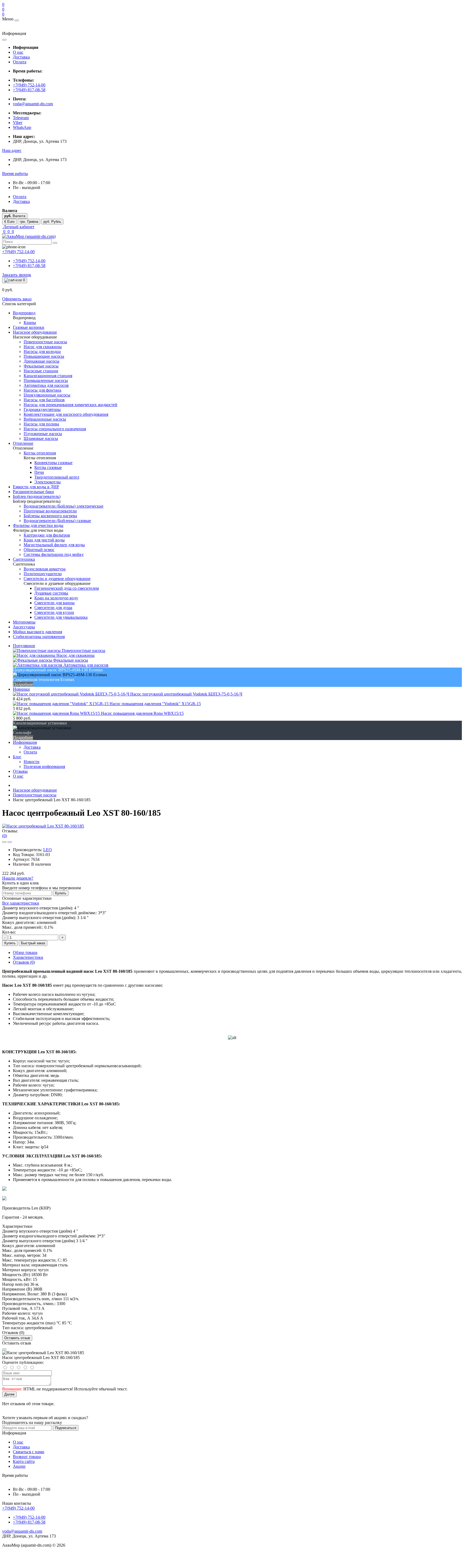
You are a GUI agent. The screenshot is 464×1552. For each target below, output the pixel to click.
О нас (18, 52)
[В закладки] (4, 842)
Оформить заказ (16, 299)
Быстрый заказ (33, 943)
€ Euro (9, 222)
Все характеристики (20, 903)
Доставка (21, 57)
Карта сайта (24, 1461)
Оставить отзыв (17, 1338)
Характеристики (28, 957)
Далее (9, 1394)
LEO (47, 849)
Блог (17, 757)
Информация (25, 742)
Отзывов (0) (24, 962)
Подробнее (23, 684)
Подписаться (65, 1428)
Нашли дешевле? (17, 878)
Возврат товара (27, 1456)
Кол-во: (9, 932)
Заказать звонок (16, 274)
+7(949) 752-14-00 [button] (18, 1508)
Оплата (19, 62)
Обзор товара (25, 952)
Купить (60, 893)
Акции (19, 1466)
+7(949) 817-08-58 (29, 90)
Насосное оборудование (35, 790)
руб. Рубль (52, 222)
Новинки (21, 689)
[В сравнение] (10, 842)
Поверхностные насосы (34, 795)
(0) (4, 835)
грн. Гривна (29, 222)
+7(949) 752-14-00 (29, 85)
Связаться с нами (28, 1451)
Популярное (24, 645)
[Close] (4, 1349)
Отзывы (20, 771)
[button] (11, 150)
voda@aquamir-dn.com (33, 103)
